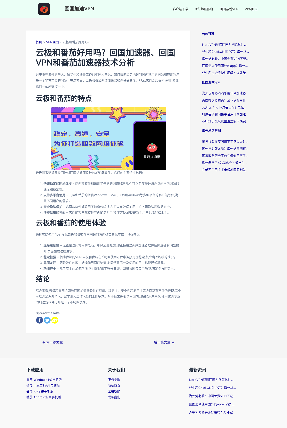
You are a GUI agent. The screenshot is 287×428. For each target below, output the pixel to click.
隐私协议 (114, 385)
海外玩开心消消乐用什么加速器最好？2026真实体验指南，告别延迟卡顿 (225, 93)
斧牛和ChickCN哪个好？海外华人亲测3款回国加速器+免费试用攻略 (225, 52)
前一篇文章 (52, 342)
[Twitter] (47, 320)
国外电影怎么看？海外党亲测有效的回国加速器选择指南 (225, 149)
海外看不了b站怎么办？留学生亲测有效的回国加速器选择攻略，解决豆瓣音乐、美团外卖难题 (225, 163)
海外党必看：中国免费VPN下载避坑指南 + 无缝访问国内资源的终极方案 (225, 59)
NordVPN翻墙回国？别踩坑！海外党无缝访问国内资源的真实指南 (225, 45)
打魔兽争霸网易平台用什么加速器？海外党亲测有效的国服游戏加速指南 (225, 114)
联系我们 (114, 397)
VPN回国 (251, 9)
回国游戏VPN (229, 9)
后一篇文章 (164, 342)
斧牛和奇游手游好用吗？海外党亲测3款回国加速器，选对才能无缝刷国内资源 (225, 73)
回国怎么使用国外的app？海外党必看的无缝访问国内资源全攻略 (225, 66)
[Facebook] (39, 320)
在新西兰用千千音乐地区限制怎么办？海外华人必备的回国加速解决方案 (225, 170)
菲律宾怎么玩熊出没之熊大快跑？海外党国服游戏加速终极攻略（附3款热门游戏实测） (225, 121)
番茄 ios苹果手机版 (39, 391)
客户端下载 (180, 9)
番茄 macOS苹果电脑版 (43, 385)
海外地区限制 (204, 9)
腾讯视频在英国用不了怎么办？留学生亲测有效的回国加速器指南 (225, 142)
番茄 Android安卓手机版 (43, 397)
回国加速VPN (79, 8)
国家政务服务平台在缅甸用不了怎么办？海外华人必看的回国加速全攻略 (225, 156)
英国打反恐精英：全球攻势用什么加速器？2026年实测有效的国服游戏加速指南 (225, 100)
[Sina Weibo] (54, 320)
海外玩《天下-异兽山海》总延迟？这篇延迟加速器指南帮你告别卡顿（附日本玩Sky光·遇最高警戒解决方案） (225, 107)
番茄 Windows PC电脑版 (44, 380)
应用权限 (114, 391)
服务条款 (114, 380)
